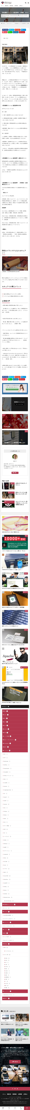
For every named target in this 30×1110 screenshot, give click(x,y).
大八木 (25, 15)
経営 (5, 711)
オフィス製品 (7, 825)
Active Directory (24, 667)
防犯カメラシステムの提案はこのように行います (21, 493)
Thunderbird (7, 743)
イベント (6, 908)
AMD (6, 732)
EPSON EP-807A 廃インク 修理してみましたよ (11, 702)
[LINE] (10, 32)
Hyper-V (6, 797)
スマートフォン (8, 850)
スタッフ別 (7, 954)
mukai (7, 970)
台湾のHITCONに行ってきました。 (21, 484)
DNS (5, 779)
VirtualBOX (7, 772)
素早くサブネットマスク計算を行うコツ (10, 626)
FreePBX (6, 782)
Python (6, 814)
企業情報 (16, 5)
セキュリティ (21, 15)
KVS (5, 822)
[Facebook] (5, 30)
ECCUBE (6, 861)
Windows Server (8, 897)
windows (6, 893)
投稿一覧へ (15, 472)
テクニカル (7, 750)
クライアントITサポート (9, 918)
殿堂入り (6, 998)
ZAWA (7, 972)
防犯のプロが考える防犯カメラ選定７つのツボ (22, 1039)
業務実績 (11, 5)
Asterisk (6, 786)
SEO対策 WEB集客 (8, 915)
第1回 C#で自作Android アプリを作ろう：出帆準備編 (13, 607)
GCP (5, 721)
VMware (6, 811)
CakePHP (6, 883)
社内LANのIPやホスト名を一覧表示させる (10, 532)
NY (6, 962)
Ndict (7, 958)
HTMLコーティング (8, 775)
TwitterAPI (7, 854)
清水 (7, 968)
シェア (9, 1109)
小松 (7, 964)
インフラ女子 (7, 936)
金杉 (7, 975)
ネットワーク (7, 991)
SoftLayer (6, 843)
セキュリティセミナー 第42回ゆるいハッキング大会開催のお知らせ (21, 503)
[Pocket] (4, 32)
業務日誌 (6, 943)
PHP (5, 829)
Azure (6, 714)
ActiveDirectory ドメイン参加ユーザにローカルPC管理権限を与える (15, 683)
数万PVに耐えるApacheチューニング (9, 663)
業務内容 (6, 5)
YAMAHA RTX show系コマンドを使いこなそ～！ (12, 569)
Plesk (6, 857)
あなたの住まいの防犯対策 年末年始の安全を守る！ (7, 1039)
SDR (5, 718)
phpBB (6, 847)
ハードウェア (7, 836)
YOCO (7, 966)
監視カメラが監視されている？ (7, 1024)
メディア (6, 929)
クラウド (6, 868)
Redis (6, 818)
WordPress (7, 879)
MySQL (6, 886)
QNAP (6, 800)
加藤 (26, 573)
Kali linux (6, 764)
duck (7, 960)
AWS (6, 872)
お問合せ (21, 5)
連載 (5, 933)
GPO (5, 725)
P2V (5, 754)
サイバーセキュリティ (9, 925)
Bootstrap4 (7, 761)
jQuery (6, 890)
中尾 (7, 979)
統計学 (6, 746)
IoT (5, 793)
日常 (13, 483)
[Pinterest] (22, 32)
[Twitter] (11, 30)
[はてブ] (23, 30)
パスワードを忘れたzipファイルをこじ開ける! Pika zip (13, 550)
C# (5, 832)
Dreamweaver (7, 768)
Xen (5, 807)
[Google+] (17, 30)
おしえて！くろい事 (8, 940)
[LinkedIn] (15, 32)
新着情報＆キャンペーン (9, 904)
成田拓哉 (7, 977)
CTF (5, 757)
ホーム (2, 5)
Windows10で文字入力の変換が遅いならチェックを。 (13, 588)
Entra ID (6, 729)
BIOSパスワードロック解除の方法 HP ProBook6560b (13, 644)
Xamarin (26, 592)
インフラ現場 (7, 736)
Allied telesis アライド (9, 994)
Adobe (6, 840)
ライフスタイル (9, 951)
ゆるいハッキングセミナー (9, 502)
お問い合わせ (15, 1061)
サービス (6, 911)
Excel (6, 865)
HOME (3, 23)
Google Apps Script (8, 789)
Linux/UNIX (7, 875)
